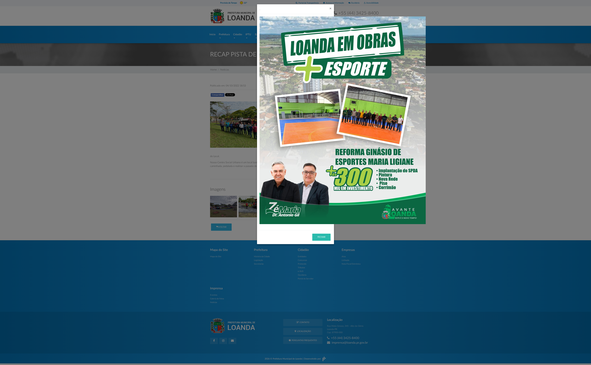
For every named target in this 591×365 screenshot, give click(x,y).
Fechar (321, 237)
